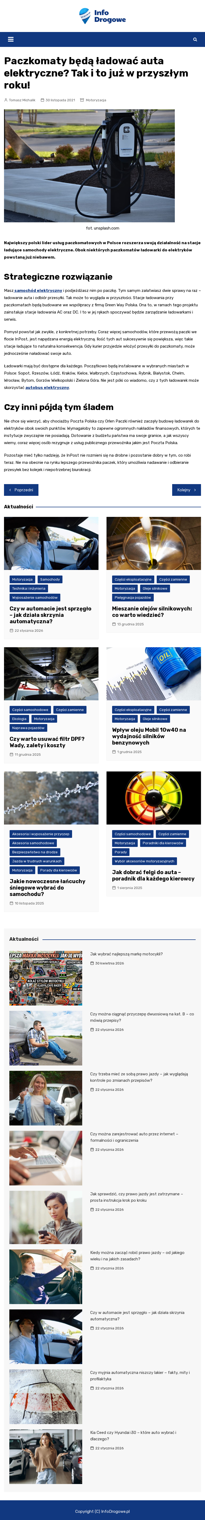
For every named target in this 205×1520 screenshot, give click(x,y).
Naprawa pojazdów (28, 728)
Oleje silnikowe (155, 588)
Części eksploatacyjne (133, 579)
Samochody (50, 579)
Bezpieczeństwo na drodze (35, 852)
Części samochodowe (30, 710)
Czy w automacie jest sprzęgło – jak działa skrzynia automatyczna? (50, 615)
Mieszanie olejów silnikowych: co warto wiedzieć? (152, 611)
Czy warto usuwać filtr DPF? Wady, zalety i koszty (47, 742)
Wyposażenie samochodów (35, 598)
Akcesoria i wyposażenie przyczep (40, 834)
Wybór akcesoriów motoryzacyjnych (144, 861)
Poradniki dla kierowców (163, 843)
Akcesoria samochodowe (33, 843)
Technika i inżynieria (28, 588)
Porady (121, 852)
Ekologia (19, 719)
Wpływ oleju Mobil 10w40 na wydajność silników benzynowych (149, 736)
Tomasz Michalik (22, 100)
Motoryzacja (96, 100)
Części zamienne (173, 579)
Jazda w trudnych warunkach (37, 861)
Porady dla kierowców (58, 870)
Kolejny (184, 490)
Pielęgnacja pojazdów (133, 598)
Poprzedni (24, 490)
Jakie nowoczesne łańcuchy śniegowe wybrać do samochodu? (47, 887)
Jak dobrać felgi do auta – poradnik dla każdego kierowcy (153, 875)
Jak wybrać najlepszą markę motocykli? (126, 954)
